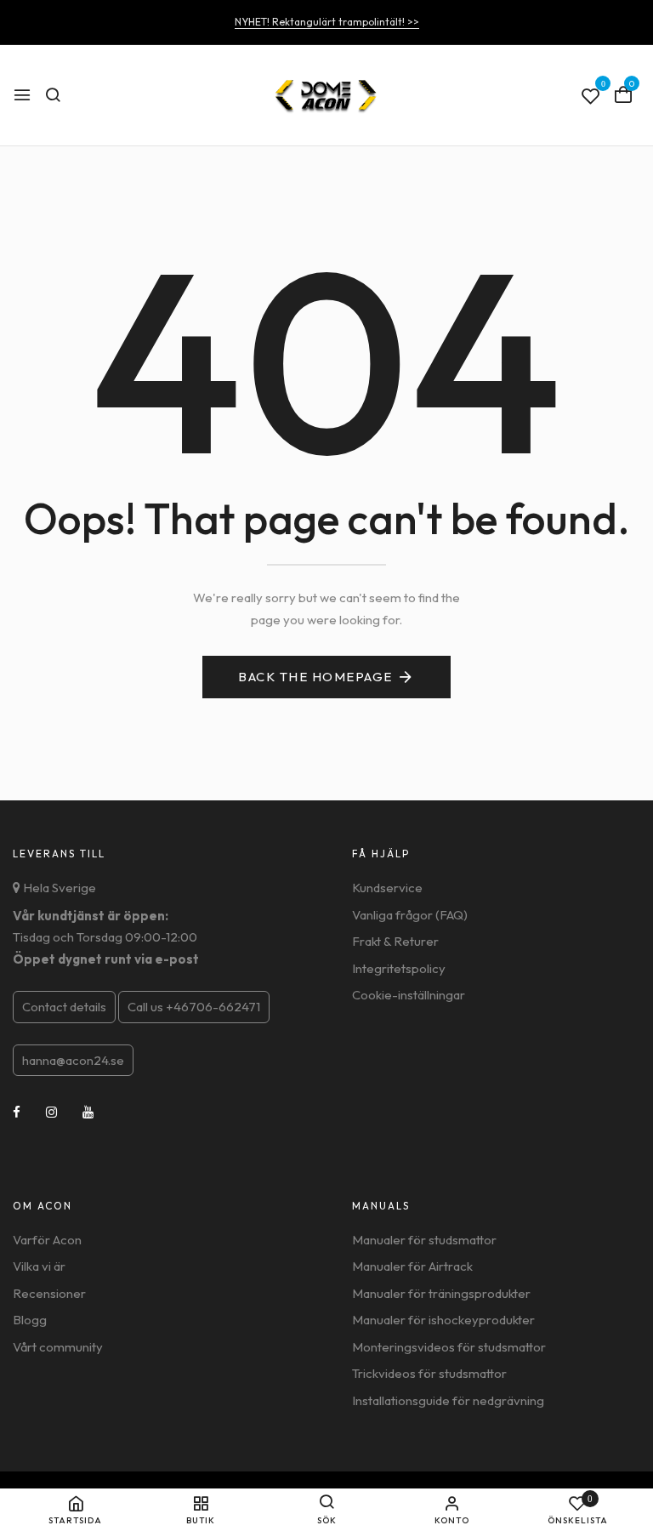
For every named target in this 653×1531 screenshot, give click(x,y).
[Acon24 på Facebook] (16, 1112)
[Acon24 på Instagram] (51, 1112)
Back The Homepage (315, 677)
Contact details (64, 1007)
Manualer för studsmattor (424, 1240)
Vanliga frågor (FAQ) (410, 915)
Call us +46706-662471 (194, 1007)
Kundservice (387, 887)
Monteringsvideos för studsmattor (449, 1347)
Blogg (30, 1320)
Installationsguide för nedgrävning (448, 1400)
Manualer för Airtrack (412, 1266)
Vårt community (58, 1347)
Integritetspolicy (399, 968)
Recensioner (49, 1293)
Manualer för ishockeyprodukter (443, 1320)
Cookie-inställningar (408, 995)
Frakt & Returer (395, 941)
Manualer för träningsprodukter (441, 1293)
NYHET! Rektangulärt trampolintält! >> (327, 21)
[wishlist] (591, 97)
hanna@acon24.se (73, 1060)
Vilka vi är (39, 1266)
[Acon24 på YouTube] (88, 1112)
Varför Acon (47, 1240)
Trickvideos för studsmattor (429, 1373)
